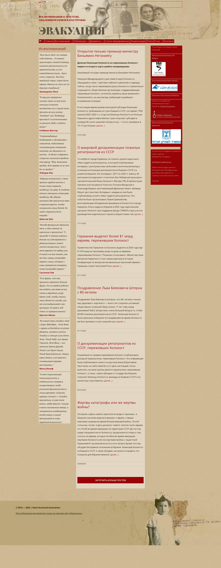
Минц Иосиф (46, 361)
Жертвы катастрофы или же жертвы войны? (106, 404)
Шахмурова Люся (48, 84)
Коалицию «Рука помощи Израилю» (165, 95)
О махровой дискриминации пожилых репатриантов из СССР (108, 149)
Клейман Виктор (48, 123)
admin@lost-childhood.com (161, 162)
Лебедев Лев (46, 166)
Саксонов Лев (46, 265)
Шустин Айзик (47, 308)
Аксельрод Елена (48, 419)
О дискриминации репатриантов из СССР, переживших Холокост (106, 345)
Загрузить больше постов (110, 480)
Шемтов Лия (46, 212)
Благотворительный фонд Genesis (165, 80)
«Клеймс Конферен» (167, 106)
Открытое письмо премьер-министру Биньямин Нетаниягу (107, 53)
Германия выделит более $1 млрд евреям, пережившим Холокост (105, 238)
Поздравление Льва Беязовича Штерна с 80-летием (109, 290)
